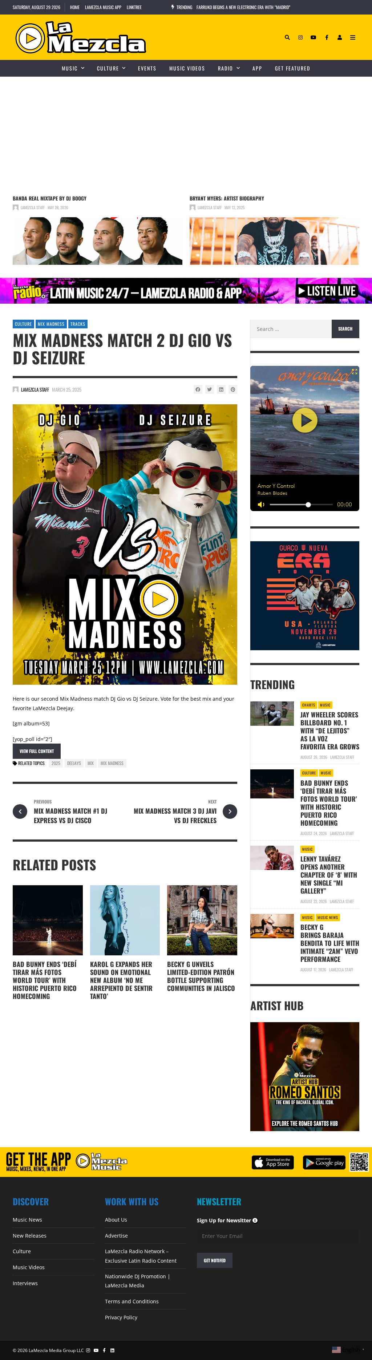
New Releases (29, 1235)
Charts (308, 705)
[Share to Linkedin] (221, 389)
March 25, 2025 (66, 389)
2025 (56, 763)
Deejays (74, 763)
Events (147, 68)
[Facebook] (326, 37)
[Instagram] (300, 37)
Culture (108, 68)
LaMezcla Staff (33, 207)
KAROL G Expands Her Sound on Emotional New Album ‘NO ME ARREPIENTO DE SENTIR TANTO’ (121, 980)
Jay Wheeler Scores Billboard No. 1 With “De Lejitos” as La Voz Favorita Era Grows (329, 730)
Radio (225, 68)
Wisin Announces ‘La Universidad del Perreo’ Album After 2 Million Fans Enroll (268, 7)
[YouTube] (313, 37)
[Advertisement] (186, 131)
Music (70, 68)
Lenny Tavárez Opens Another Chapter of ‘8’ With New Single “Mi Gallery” (328, 874)
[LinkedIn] (113, 1350)
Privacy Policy (121, 1317)
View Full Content (37, 751)
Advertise (116, 1235)
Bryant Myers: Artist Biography (227, 198)
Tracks (77, 324)
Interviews (25, 1283)
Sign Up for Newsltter (227, 1220)
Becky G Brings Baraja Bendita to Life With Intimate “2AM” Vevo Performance (329, 943)
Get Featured (292, 68)
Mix (91, 763)
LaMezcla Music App (103, 7)
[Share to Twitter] (209, 389)
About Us (116, 1219)
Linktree (134, 7)
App (257, 68)
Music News (328, 917)
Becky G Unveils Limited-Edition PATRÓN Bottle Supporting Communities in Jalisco (201, 976)
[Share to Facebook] (198, 389)
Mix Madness (51, 324)
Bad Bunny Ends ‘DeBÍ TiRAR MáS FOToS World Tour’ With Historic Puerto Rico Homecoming (45, 980)
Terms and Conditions (132, 1301)
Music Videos (187, 68)
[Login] (339, 37)
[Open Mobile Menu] (352, 37)
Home (75, 7)
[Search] (287, 37)
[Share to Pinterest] (233, 389)
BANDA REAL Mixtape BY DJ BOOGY (49, 198)
